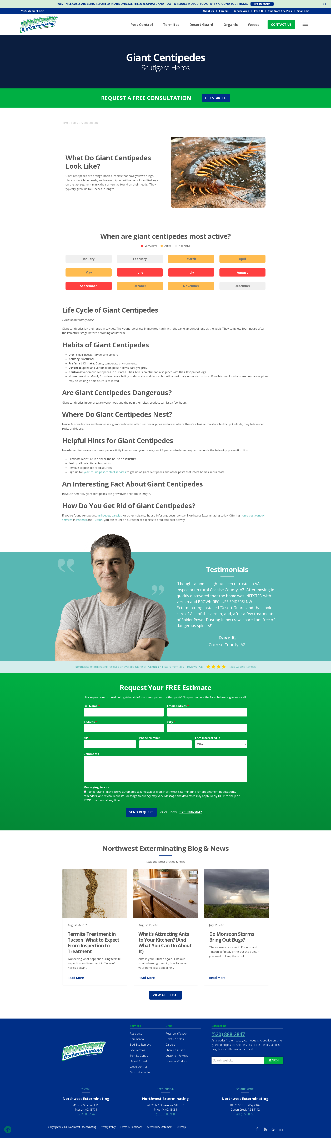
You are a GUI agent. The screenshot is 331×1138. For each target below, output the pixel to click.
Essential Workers (176, 1061)
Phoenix (81, 520)
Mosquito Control (141, 1072)
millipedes (103, 515)
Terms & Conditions (131, 1127)
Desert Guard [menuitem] (201, 24)
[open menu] (306, 24)
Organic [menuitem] (230, 24)
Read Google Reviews (242, 667)
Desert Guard (138, 1061)
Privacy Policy (108, 1127)
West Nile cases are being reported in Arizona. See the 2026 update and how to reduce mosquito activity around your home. (152, 4)
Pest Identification (177, 1033)
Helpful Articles (175, 1039)
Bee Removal (138, 1050)
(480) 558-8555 (245, 1114)
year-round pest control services (105, 472)
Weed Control (138, 1066)
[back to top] (8, 1128)
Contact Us (281, 24)
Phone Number (149, 738)
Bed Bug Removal (141, 1044)
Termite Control (139, 1055)
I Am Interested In (207, 738)
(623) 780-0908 (165, 1114)
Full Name (92, 706)
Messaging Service (96, 787)
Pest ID (258, 11)
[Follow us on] (258, 1129)
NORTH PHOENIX (165, 1089)
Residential (136, 1033)
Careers (224, 11)
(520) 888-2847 (190, 812)
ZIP (87, 738)
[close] (324, 4)
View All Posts (165, 995)
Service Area (241, 11)
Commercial (137, 1039)
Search (273, 1060)
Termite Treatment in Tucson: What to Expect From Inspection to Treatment (93, 943)
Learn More (262, 4)
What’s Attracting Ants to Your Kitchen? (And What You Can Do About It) (165, 943)
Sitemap (181, 1127)
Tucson (98, 520)
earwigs (117, 515)
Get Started (216, 98)
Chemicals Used (175, 1050)
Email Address (178, 706)
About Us (208, 11)
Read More (76, 978)
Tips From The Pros (280, 11)
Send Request (141, 812)
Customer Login (34, 11)
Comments (91, 754)
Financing (303, 11)
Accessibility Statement (159, 1127)
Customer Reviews (177, 1055)
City (171, 722)
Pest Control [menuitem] (142, 24)
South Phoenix (245, 1089)
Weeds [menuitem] (253, 24)
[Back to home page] (39, 24)
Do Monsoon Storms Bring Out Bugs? (231, 937)
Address (90, 722)
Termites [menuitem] (171, 24)
